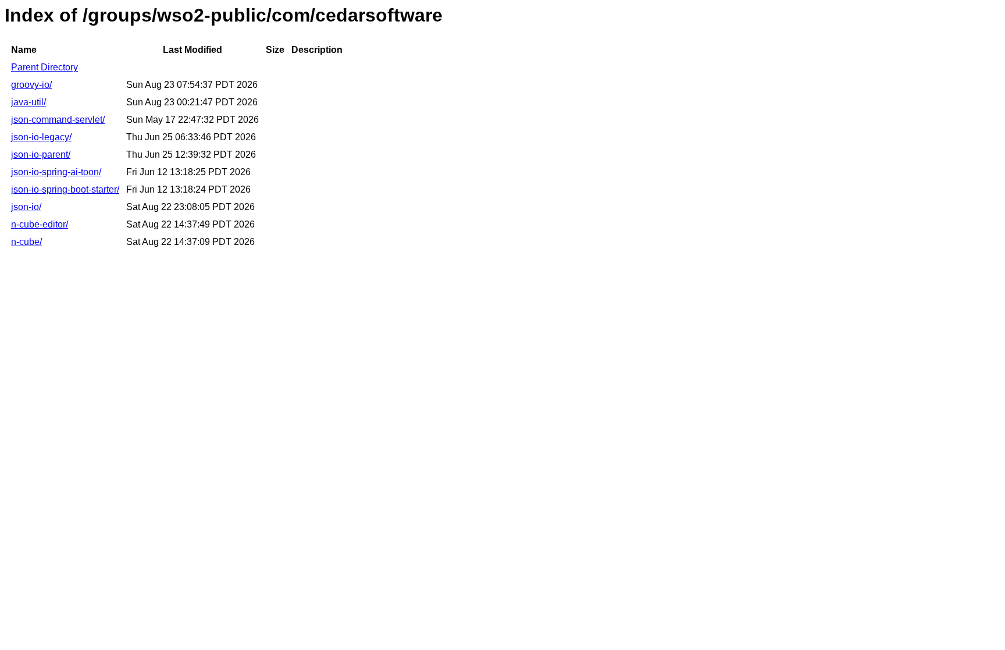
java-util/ (28, 102)
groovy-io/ (31, 85)
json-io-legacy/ (41, 137)
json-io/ (26, 207)
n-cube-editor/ (39, 224)
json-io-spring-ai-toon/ (56, 172)
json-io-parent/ (40, 154)
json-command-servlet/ (58, 120)
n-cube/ (26, 242)
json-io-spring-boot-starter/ (65, 189)
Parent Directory (44, 67)
